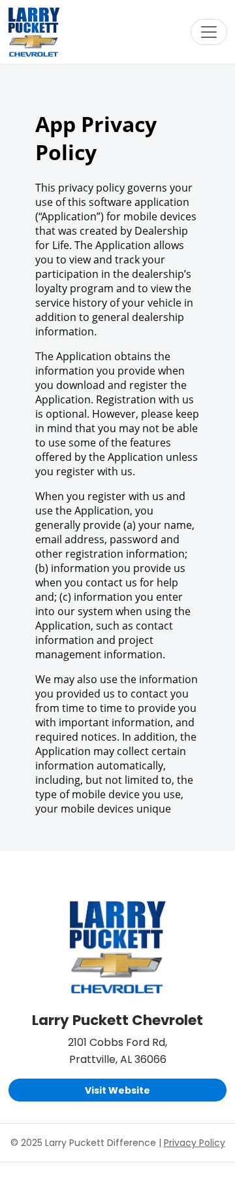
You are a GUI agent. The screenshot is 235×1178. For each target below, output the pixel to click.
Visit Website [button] (117, 1090)
